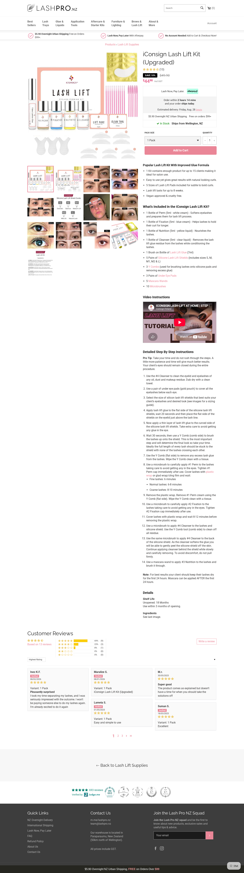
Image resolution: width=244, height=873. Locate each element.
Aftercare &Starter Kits (98, 23)
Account (212, 23)
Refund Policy (35, 841)
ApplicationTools (77, 23)
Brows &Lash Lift (137, 23)
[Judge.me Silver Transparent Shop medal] (123, 792)
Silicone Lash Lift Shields (173, 257)
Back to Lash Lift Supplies (123, 765)
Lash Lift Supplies (128, 44)
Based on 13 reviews (39, 644)
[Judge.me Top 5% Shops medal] (151, 792)
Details (199, 110)
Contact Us (33, 852)
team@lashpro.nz (100, 823)
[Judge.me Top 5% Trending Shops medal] (165, 792)
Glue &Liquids (60, 23)
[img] (58, 682)
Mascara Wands (157, 281)
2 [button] (118, 735)
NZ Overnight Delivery (40, 820)
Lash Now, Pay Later (39, 830)
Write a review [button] (207, 641)
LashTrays (45, 23)
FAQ (29, 836)
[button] (151, 69)
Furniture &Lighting (118, 23)
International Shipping (40, 825)
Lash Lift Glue (178, 252)
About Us (32, 846)
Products (110, 44)
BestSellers (31, 23)
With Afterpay (125, 35)
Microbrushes (158, 286)
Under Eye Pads (167, 275)
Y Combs (153, 266)
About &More (153, 23)
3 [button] (122, 735)
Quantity (207, 133)
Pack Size (149, 133)
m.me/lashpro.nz (100, 820)
